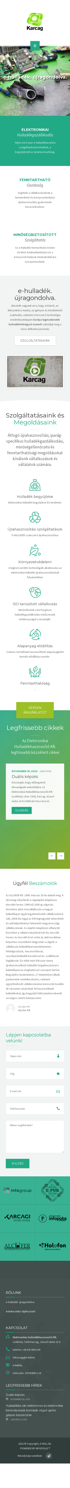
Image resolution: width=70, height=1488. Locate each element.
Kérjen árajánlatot (35, 710)
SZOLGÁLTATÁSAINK (35, 340)
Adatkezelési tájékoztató (20, 1311)
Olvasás (21, 810)
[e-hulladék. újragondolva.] (35, 22)
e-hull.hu (17, 1365)
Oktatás (45, 771)
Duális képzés (15, 1395)
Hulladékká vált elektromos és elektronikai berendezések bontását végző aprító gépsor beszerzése (34, 1410)
